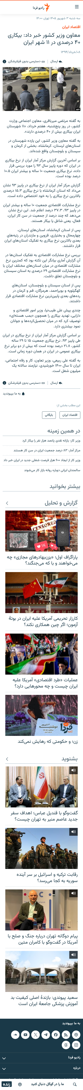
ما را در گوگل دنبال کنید (47, 1084)
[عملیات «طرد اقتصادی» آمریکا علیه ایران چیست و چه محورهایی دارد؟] (41, 654)
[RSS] (66, 1034)
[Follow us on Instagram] (76, 1045)
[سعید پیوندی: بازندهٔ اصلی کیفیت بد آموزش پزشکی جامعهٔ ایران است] (41, 971)
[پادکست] (20, 1084)
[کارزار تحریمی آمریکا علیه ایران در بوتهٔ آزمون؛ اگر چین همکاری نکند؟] (41, 592)
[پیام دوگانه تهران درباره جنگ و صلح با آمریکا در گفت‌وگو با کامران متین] (41, 909)
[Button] (56, 61)
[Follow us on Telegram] (45, 1034)
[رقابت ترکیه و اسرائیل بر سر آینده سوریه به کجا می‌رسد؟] (41, 848)
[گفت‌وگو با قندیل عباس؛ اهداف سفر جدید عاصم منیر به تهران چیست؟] (41, 786)
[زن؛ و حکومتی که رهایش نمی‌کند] (41, 715)
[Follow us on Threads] (66, 1045)
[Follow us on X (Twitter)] (35, 1034)
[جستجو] (74, 1084)
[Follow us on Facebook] (56, 1034)
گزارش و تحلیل (61, 503)
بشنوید (70, 759)
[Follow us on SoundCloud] (15, 1034)
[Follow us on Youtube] (25, 1034)
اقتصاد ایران (71, 27)
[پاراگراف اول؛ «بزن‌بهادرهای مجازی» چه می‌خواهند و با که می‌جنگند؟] (41, 531)
